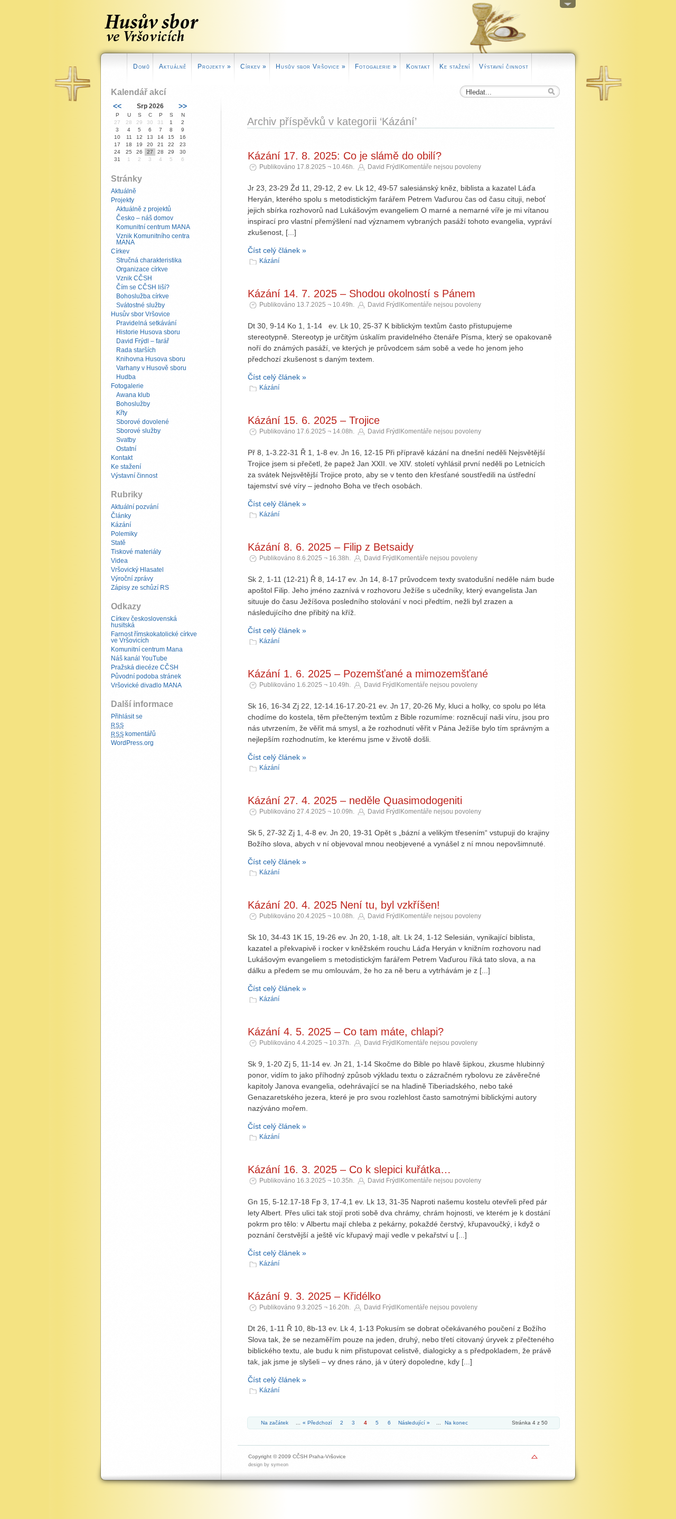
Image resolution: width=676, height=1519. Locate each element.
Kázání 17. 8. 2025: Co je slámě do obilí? (345, 156)
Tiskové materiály (136, 551)
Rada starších (136, 350)
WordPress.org (132, 743)
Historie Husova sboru (148, 332)
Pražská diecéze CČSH (145, 667)
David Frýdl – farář (142, 341)
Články (121, 516)
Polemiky (124, 533)
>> (183, 106)
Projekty (214, 66)
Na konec (456, 1423)
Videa (119, 560)
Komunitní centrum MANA (153, 227)
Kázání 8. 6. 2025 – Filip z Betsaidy (331, 547)
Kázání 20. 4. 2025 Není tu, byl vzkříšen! (344, 905)
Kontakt (418, 66)
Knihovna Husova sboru (150, 359)
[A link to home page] (152, 44)
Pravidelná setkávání (146, 323)
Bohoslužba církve (142, 296)
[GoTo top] (534, 1459)
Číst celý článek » (277, 250)
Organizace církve (142, 269)
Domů (141, 66)
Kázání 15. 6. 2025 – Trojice (314, 420)
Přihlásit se (127, 716)
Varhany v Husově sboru (151, 368)
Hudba (126, 377)
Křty (121, 413)
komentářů (133, 734)
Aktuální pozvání (134, 507)
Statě (118, 542)
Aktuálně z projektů (143, 209)
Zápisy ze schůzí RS (140, 587)
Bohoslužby (133, 404)
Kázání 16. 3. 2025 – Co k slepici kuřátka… (349, 1169)
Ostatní (126, 448)
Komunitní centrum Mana (147, 649)
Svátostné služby (140, 305)
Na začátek (274, 1423)
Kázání (269, 261)
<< (117, 106)
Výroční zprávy (132, 578)
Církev (253, 66)
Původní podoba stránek (146, 676)
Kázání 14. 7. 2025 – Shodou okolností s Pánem (361, 293)
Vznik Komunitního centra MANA (153, 239)
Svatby (126, 440)
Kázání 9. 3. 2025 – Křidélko (314, 1296)
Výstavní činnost (504, 66)
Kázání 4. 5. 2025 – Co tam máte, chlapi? (346, 1031)
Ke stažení (454, 66)
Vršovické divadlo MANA (146, 685)
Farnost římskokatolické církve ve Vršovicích (154, 637)
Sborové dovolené (142, 422)
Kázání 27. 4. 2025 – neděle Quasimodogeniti (355, 800)
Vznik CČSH (134, 278)
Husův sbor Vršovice (311, 66)
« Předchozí (317, 1423)
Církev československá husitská (144, 622)
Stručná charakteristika (149, 260)
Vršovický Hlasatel (137, 569)
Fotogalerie (376, 66)
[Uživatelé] (568, 6)
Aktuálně (174, 66)
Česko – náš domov (144, 218)
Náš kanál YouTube (139, 658)
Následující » (414, 1423)
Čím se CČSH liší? (143, 287)
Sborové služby (138, 431)
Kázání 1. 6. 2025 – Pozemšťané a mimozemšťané (368, 674)
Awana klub (133, 395)
